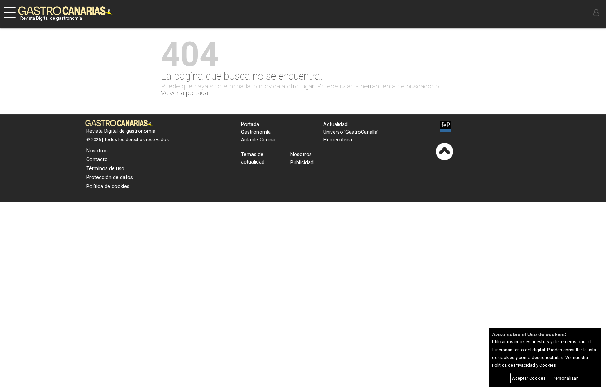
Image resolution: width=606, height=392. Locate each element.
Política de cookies (107, 187)
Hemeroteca (337, 140)
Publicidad (302, 163)
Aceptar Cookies (529, 378)
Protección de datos (109, 177)
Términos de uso (105, 169)
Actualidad (335, 124)
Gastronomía (256, 132)
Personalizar (565, 378)
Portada (250, 124)
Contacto (97, 159)
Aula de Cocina (258, 140)
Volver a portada (184, 93)
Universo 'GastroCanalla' (350, 132)
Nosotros (97, 151)
